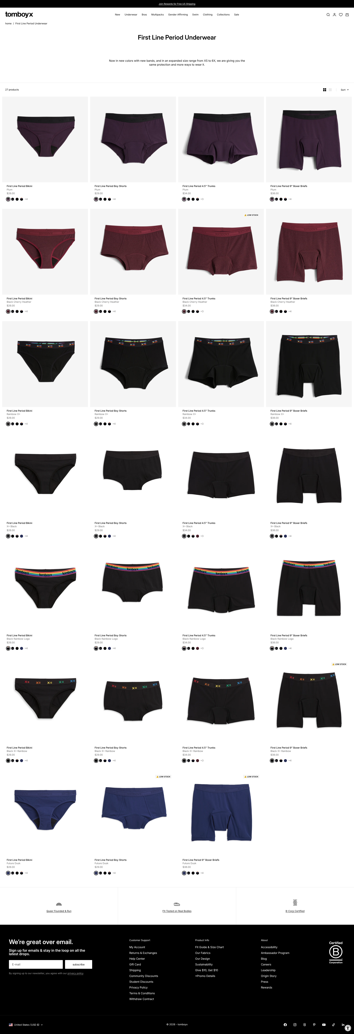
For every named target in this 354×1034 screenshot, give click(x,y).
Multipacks (157, 14)
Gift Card (135, 964)
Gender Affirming (178, 14)
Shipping (135, 970)
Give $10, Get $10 (206, 970)
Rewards (266, 987)
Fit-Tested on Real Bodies (177, 911)
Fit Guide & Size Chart (209, 947)
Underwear (131, 14)
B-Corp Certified (295, 911)
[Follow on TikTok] (333, 1025)
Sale (236, 14)
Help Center (137, 958)
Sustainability (204, 964)
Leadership (268, 970)
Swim (195, 14)
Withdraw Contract (141, 999)
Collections (223, 14)
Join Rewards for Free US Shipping (177, 3)
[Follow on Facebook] (285, 1025)
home (8, 23)
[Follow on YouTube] (324, 1025)
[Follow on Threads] (304, 1025)
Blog (264, 958)
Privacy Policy (138, 987)
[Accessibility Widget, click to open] (348, 1028)
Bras (144, 14)
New (117, 14)
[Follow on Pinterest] (314, 1025)
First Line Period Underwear (31, 23)
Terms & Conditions (142, 993)
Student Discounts (141, 981)
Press (264, 981)
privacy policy (75, 973)
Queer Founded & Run (59, 911)
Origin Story (269, 976)
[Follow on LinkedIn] (343, 1025)
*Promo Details (205, 976)
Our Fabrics (202, 953)
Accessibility (269, 947)
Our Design (202, 958)
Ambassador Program (275, 953)
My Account (137, 947)
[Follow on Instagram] (295, 1025)
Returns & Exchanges (143, 953)
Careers (266, 964)
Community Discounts (143, 976)
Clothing (207, 14)
